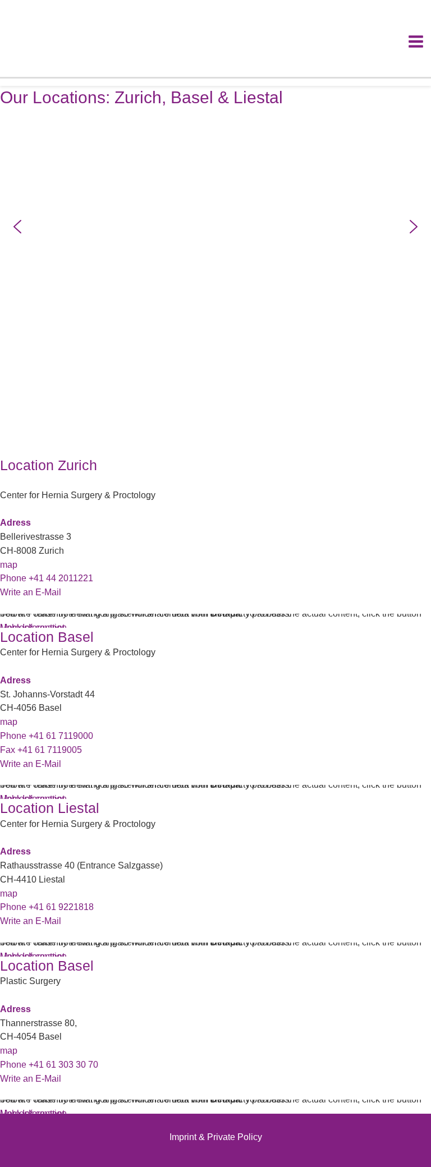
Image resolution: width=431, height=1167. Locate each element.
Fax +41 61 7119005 (41, 750)
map (8, 564)
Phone (49, 1064)
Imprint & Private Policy (215, 1137)
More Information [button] (33, 1113)
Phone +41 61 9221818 (47, 907)
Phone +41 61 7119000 (46, 736)
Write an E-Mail (30, 592)
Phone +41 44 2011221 (46, 578)
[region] (215, 226)
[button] (17, 227)
